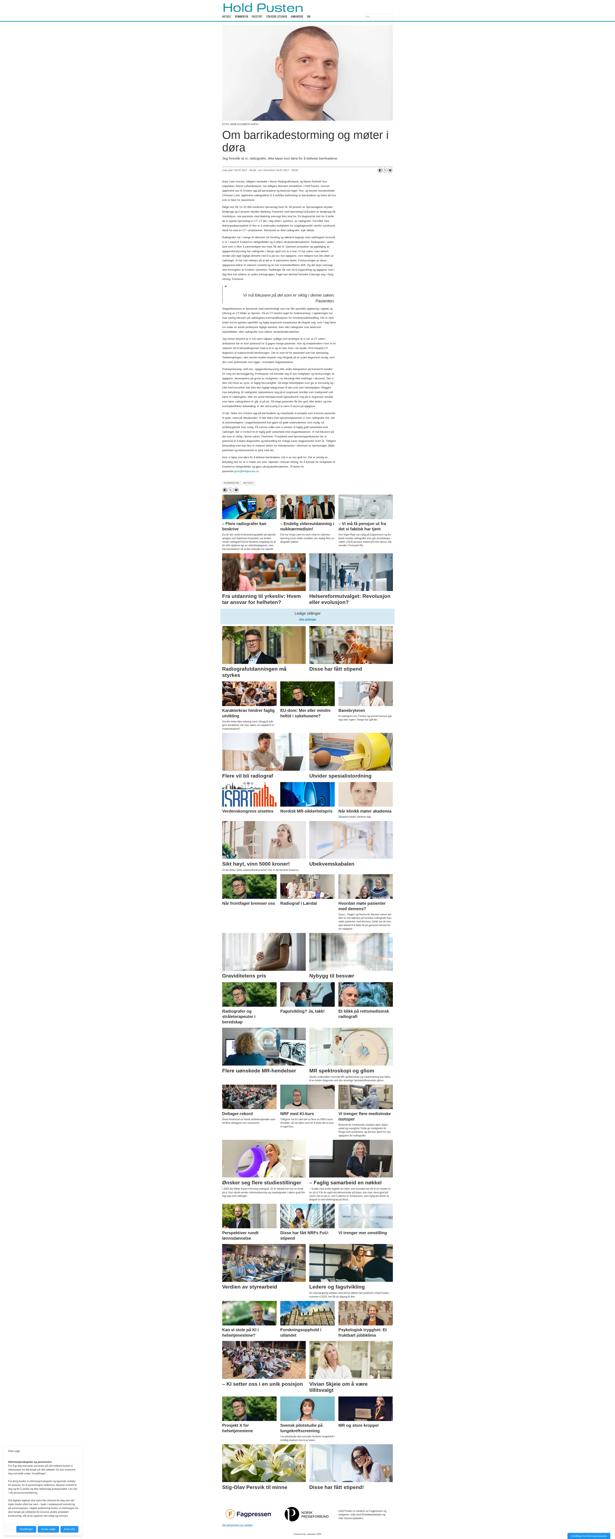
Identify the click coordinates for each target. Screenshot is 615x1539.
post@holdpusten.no (246, 471)
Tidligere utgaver (276, 16)
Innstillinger (26, 1529)
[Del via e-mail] (390, 170)
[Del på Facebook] (379, 170)
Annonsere (297, 16)
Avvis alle (69, 1529)
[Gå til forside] (263, 7)
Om (308, 16)
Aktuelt (226, 16)
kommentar (231, 483)
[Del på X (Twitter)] (385, 170)
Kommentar (241, 16)
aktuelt (248, 483)
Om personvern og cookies (237, 1525)
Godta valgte (48, 1529)
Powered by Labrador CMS (307, 1534)
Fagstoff (257, 16)
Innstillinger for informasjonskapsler (589, 1536)
